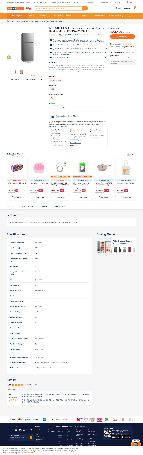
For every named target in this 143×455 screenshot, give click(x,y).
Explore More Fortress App (119, 435)
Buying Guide (60, 206)
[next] (132, 16)
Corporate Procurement (51, 430)
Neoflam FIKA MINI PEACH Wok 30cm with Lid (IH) (104, 184)
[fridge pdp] (116, 245)
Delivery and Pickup (79, 430)
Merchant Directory (116, 16)
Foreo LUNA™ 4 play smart (39, 183)
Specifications (27, 206)
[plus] (64, 108)
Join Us (38, 434)
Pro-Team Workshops (91, 430)
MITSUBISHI (56, 28)
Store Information (70, 444)
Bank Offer (57, 16)
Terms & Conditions (75, 143)
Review (44, 206)
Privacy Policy (30, 453)
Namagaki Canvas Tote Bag (125, 183)
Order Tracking (104, 2)
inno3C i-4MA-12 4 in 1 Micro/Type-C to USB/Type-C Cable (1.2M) (60, 184)
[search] (85, 8)
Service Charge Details (57, 145)
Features (10, 206)
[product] (17, 167)
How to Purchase (60, 430)
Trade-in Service (92, 434)
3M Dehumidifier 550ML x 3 (17, 183)
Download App (77, 2)
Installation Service (79, 434)
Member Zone (99, 16)
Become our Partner (39, 440)
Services (69, 16)
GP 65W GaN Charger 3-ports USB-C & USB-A (81, 184)
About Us (39, 430)
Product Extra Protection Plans (80, 445)
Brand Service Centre (69, 431)
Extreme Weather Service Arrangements (92, 439)
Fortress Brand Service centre (92, 444)
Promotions (43, 16)
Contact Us (70, 440)
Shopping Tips (83, 16)
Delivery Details (130, 52)
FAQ (68, 435)
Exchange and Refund (79, 439)
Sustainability (40, 437)
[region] (71, 450)
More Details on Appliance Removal (59, 126)
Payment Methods (59, 436)
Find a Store (14, 436)
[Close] (139, 450)
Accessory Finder (60, 440)
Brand (31, 16)
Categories (18, 16)
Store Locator (89, 2)
